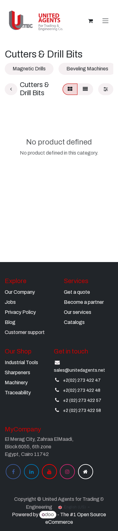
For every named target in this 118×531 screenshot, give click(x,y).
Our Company (20, 292)
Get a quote (77, 292)
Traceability (18, 392)
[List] (85, 89)
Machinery (16, 382)
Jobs (10, 302)
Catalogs (74, 322)
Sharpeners (17, 372)
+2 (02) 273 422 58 (82, 410)
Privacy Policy (20, 312)
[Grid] (70, 89)
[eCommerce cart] (90, 20)
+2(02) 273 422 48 (81, 390)
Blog (10, 322)
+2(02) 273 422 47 (82, 380)
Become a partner (84, 302)
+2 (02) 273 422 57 (82, 400)
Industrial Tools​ (21, 362)
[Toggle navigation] (105, 20)
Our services (77, 312)
